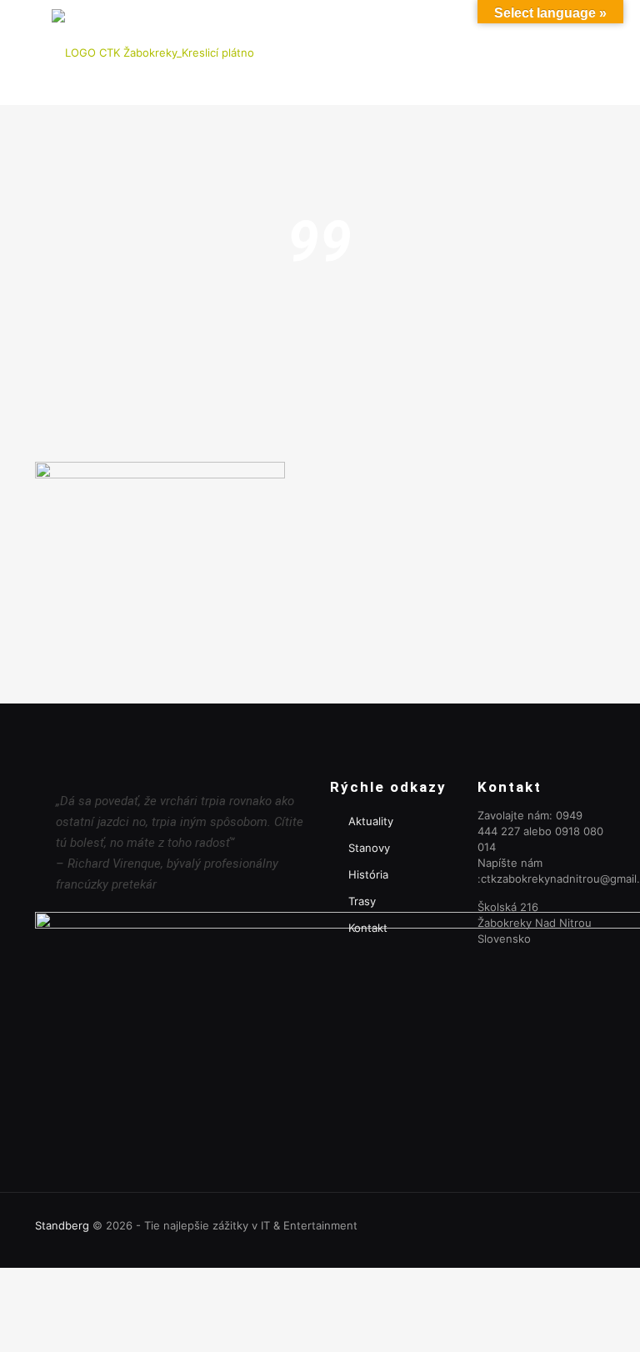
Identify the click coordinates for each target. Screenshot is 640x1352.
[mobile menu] (578, 52)
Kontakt (368, 927)
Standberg (62, 1225)
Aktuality (370, 821)
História (368, 874)
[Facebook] (579, 1225)
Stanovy (369, 847)
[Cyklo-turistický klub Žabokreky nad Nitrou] (153, 52)
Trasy (362, 901)
